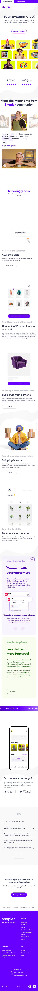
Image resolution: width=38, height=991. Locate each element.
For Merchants (7, 1)
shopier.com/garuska (9, 146)
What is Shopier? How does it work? (14, 821)
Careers (23, 927)
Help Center (24, 952)
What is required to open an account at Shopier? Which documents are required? (16, 834)
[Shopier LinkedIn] (34, 986)
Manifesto (24, 924)
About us (24, 922)
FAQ (22, 955)
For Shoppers (21, 1)
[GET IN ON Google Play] (26, 80)
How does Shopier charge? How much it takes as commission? (17, 848)
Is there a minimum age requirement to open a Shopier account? (18, 841)
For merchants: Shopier (9, 952)
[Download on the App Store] (11, 80)
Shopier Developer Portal (26, 933)
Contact (23, 939)
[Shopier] (7, 7)
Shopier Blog (25, 936)
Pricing (23, 950)
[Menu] (35, 7)
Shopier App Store (26, 930)
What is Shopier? (7, 950)
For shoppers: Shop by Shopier (8, 956)
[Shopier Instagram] (29, 986)
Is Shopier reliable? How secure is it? (14, 828)
